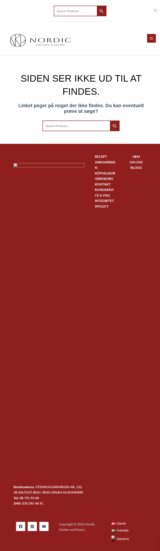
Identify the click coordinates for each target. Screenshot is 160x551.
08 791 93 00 (29, 498)
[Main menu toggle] (151, 38)
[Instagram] (32, 526)
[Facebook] (20, 526)
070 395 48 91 (32, 503)
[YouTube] (44, 526)
